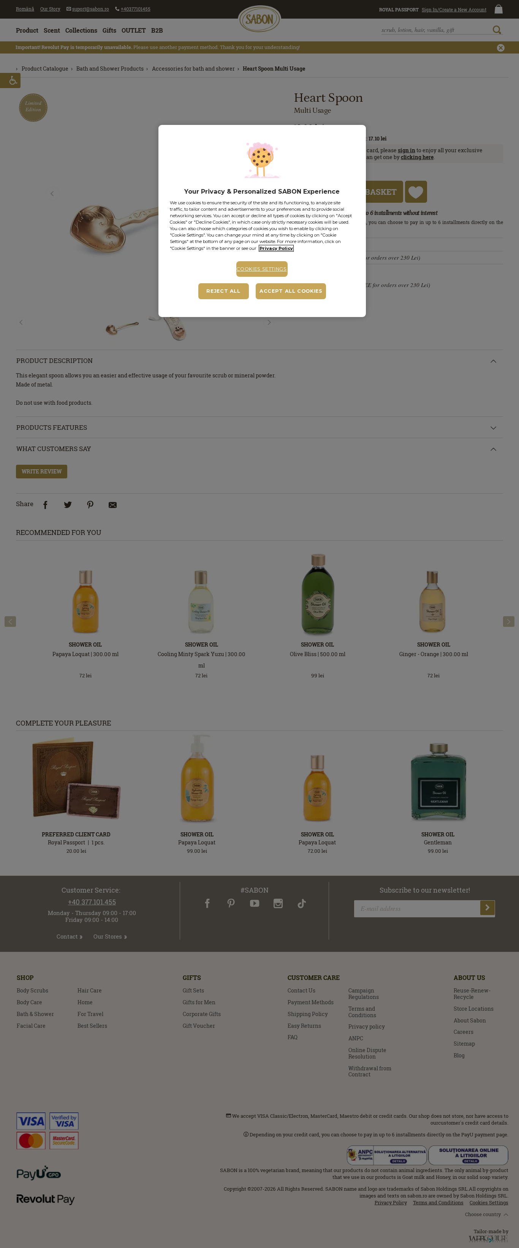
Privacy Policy (276, 248)
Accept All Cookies (291, 291)
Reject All (223, 291)
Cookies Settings (261, 269)
